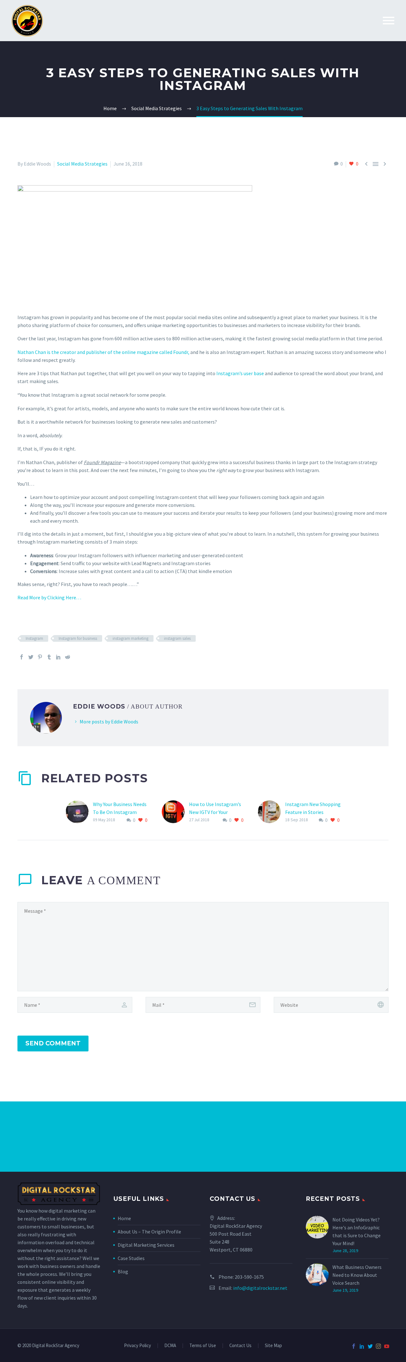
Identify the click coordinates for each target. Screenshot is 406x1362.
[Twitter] (30, 656)
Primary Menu (388, 20)
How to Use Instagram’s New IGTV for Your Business (215, 812)
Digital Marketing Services (146, 1245)
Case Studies (131, 1258)
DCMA (170, 1345)
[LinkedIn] (58, 656)
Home (124, 1218)
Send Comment (53, 1043)
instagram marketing (130, 638)
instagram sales (177, 638)
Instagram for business (78, 638)
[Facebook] (21, 656)
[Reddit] (67, 656)
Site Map (273, 1345)
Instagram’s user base (240, 373)
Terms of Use (202, 1345)
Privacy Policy (137, 1345)
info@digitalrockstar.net (260, 1288)
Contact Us (240, 1345)
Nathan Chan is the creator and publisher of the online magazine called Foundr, (103, 352)
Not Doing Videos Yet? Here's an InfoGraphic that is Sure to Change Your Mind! (356, 1231)
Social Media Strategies (82, 164)
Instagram (34, 638)
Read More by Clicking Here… (49, 597)
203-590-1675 (249, 1277)
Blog (123, 1271)
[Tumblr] (49, 656)
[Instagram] (378, 1346)
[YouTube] (386, 1346)
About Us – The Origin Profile (149, 1231)
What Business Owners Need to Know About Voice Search (357, 1275)
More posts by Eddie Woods (109, 721)
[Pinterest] (40, 656)
